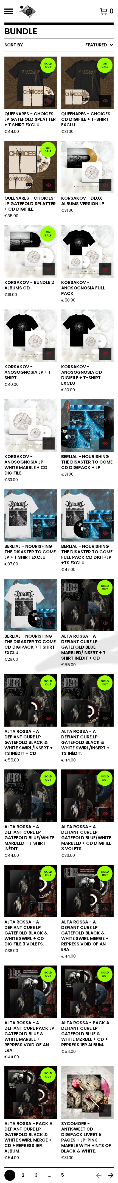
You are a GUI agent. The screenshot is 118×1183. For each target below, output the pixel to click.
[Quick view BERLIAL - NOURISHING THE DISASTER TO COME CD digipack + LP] (105, 443)
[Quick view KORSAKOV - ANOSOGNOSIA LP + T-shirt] (49, 354)
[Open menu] (8, 11)
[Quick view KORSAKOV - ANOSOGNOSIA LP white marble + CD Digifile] (49, 443)
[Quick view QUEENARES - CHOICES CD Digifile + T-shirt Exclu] (105, 101)
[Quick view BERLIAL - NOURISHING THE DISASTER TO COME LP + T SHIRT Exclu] (49, 533)
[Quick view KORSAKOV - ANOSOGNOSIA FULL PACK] (105, 269)
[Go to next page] (111, 1175)
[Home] (51, 11)
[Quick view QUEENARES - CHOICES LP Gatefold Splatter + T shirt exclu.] (49, 101)
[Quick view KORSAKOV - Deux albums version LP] (105, 185)
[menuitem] (59, 45)
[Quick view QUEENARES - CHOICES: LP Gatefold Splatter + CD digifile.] (49, 185)
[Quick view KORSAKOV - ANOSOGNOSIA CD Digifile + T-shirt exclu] (105, 354)
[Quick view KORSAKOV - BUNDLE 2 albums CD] (49, 269)
